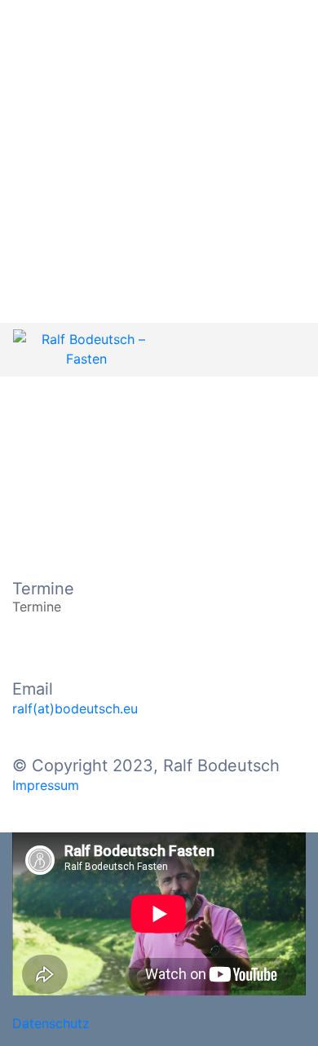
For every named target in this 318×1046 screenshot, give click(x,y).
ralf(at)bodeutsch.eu (75, 708)
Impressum (45, 785)
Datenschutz (51, 1023)
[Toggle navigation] (288, 350)
